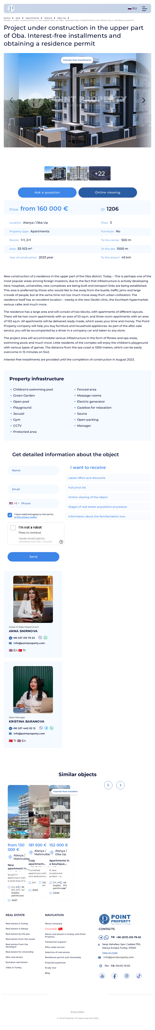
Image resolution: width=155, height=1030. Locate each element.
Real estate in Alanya (17, 929)
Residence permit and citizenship (63, 957)
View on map (109, 952)
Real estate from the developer (17, 945)
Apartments (32, 18)
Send (33, 557)
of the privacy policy (25, 517)
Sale (18, 18)
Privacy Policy (77, 1012)
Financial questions (55, 962)
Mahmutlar (21, 859)
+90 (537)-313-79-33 (126, 937)
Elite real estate (14, 957)
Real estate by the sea (18, 934)
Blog (47, 973)
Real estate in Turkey (17, 923)
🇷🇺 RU (132, 8)
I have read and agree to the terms (33, 515)
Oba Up (61, 18)
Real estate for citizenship (20, 952)
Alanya (48, 18)
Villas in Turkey (14, 967)
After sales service (55, 947)
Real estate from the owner (20, 939)
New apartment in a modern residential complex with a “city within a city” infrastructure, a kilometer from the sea (18, 867)
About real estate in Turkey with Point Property (65, 935)
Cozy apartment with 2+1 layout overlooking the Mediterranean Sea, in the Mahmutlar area (39, 863)
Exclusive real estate (17, 962)
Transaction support (56, 942)
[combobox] (14, 503)
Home (7, 18)
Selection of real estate (57, 952)
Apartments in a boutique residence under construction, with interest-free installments (59, 863)
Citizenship (51, 929)
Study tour (50, 968)
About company (53, 923)
